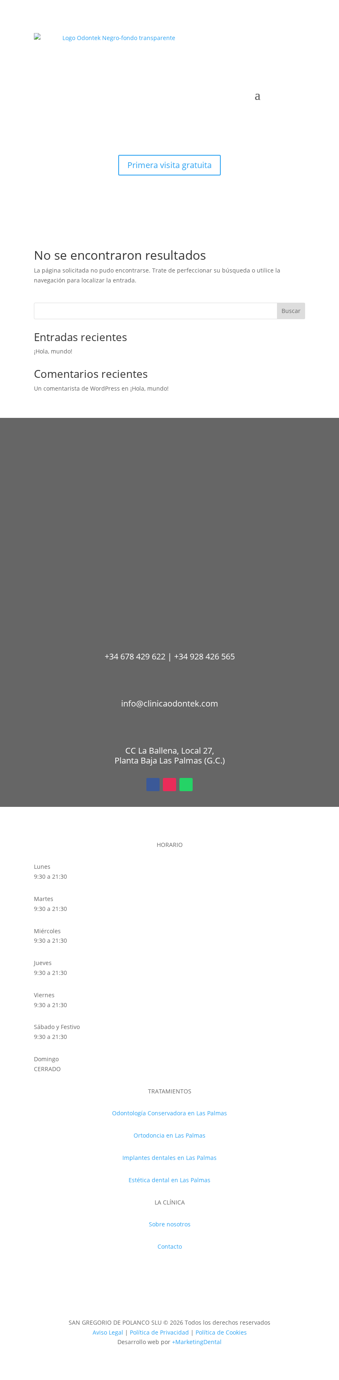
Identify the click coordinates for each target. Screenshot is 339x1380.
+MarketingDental (197, 1342)
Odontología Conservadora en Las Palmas (169, 1113)
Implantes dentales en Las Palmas (169, 1158)
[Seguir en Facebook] (153, 182)
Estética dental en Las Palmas (169, 1180)
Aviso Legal (108, 1332)
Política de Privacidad (159, 1332)
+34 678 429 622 (135, 656)
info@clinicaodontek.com (169, 703)
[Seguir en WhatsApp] (186, 182)
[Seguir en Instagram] (169, 182)
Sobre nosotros (170, 1224)
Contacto (170, 1246)
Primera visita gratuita (169, 165)
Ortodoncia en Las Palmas (169, 1135)
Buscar (291, 311)
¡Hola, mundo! (53, 351)
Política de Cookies (221, 1332)
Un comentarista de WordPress (77, 388)
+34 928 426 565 (204, 656)
